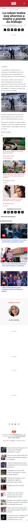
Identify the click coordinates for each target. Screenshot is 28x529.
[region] (14, 40)
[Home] (12, 3)
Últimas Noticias (7, 158)
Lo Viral (5, 182)
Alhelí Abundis (12, 25)
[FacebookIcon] (9, 424)
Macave (13, 440)
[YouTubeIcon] (15, 424)
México (4, 8)
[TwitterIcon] (12, 424)
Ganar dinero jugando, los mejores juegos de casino (13, 152)
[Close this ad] (27, 520)
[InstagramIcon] (18, 424)
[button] (5, 30)
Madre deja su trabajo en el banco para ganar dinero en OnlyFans (13, 199)
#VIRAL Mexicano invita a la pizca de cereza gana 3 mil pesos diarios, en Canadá (14, 176)
